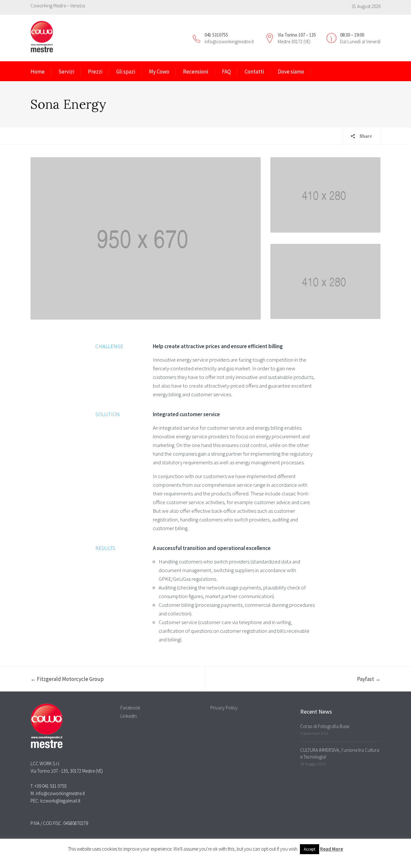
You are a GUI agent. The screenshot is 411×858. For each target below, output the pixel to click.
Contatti (254, 71)
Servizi (66, 71)
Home (38, 71)
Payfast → (368, 678)
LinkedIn (128, 716)
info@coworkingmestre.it (229, 42)
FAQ (226, 71)
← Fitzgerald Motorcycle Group (67, 678)
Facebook (130, 708)
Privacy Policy (224, 708)
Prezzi (95, 71)
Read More (331, 849)
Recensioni (195, 71)
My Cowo (159, 71)
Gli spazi (125, 71)
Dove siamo (291, 71)
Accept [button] (309, 849)
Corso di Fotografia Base (324, 726)
